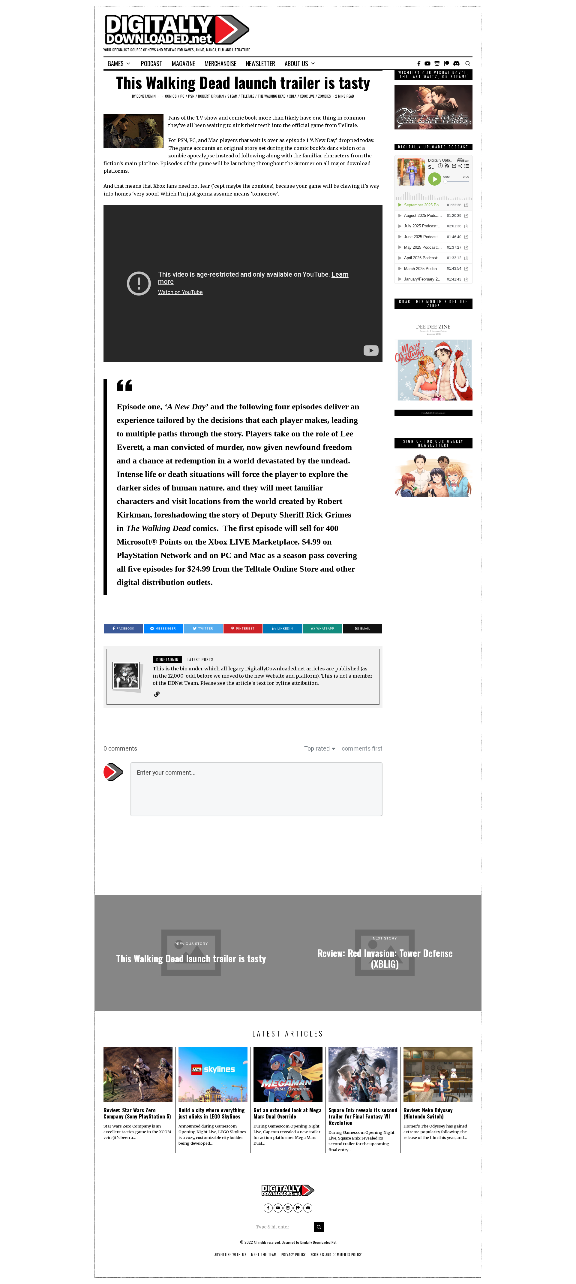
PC (182, 96)
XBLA (292, 96)
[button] (319, 1227)
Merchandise (220, 63)
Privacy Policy (293, 1254)
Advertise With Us (230, 1254)
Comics (171, 96)
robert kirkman (211, 96)
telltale (247, 96)
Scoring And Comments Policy (336, 1254)
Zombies (324, 96)
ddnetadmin (146, 96)
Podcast (151, 63)
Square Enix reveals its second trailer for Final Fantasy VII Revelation (362, 1116)
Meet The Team (264, 1254)
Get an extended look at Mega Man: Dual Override (288, 1113)
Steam (232, 96)
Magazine (183, 63)
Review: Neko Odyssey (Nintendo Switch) (428, 1113)
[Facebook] (419, 63)
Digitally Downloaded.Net (318, 1242)
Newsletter (260, 63)
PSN (191, 96)
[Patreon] (446, 63)
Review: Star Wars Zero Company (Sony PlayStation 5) (137, 1113)
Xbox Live (307, 96)
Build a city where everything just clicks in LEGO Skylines (211, 1113)
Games (116, 63)
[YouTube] (427, 63)
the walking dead (272, 96)
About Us (296, 63)
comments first (362, 748)
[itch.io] (437, 63)
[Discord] (456, 63)
